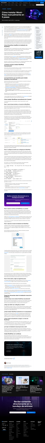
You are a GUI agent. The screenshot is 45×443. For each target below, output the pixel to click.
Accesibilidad (25, 429)
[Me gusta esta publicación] (14, 358)
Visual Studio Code (25, 96)
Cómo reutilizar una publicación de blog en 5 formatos (22, 387)
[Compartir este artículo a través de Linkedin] (2, 31)
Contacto (32, 423)
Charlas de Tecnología (24, 5)
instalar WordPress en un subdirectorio (14, 216)
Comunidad (17, 428)
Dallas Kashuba (38, 392)
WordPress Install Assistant (22, 58)
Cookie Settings (26, 432)
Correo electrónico (11, 438)
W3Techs (10, 34)
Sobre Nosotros (18, 423)
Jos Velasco (10, 392)
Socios (17, 432)
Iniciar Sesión (37, 2)
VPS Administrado (11, 425)
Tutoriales (4, 8)
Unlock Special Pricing (39, 57)
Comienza (42, 2)
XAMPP (17, 313)
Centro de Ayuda (33, 424)
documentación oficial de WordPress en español (16, 292)
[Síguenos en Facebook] (6, 425)
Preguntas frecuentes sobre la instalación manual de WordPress (39, 45)
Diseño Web (20, 5)
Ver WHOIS (24, 430)
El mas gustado (33, 5)
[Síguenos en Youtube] (4, 425)
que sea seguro (6, 252)
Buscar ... (36, 5)
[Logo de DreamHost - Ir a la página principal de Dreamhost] (4, 2)
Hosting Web (10, 431)
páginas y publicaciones (15, 288)
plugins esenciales (11, 286)
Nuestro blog (6, 291)
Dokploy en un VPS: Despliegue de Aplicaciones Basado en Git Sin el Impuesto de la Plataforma (36, 388)
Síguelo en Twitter (9, 367)
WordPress (9, 8)
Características (11, 439)
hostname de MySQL (22, 187)
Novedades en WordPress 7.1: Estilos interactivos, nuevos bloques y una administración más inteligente (8, 388)
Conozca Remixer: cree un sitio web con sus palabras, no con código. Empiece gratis (12, 0)
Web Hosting (17, 5)
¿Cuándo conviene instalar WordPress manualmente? (38, 35)
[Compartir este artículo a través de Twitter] (2, 29)
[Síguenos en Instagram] (7, 425)
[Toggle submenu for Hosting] (17, 2)
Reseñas (17, 435)
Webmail (39, 425)
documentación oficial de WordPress (22, 29)
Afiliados (17, 424)
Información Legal (25, 423)
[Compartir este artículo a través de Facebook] (2, 34)
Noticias (17, 429)
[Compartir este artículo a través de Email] (2, 27)
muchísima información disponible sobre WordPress (24, 291)
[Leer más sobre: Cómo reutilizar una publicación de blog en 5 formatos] (22, 380)
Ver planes (8, 351)
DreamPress (14, 56)
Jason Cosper (17, 20)
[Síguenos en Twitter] (2, 425)
